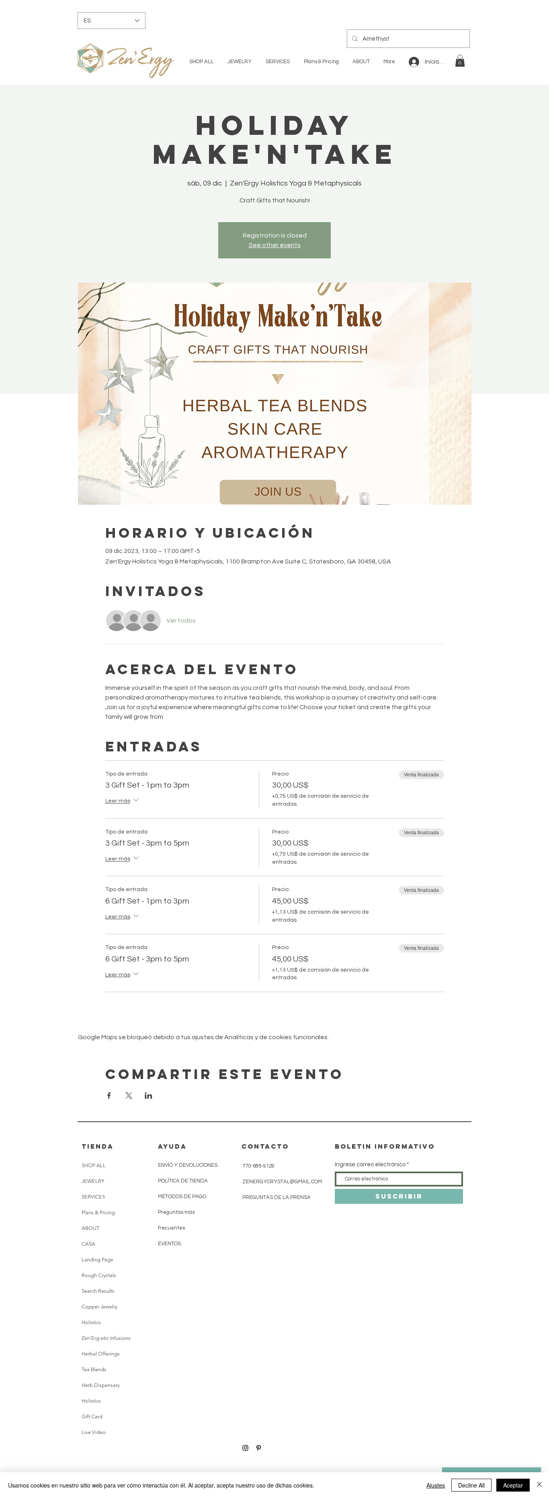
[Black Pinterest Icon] (258, 1448)
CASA (88, 1244)
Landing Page (97, 1260)
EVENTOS (169, 1243)
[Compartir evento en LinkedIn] (148, 1095)
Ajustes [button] (435, 1485)
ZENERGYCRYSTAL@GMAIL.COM (282, 1181)
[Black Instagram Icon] (245, 1448)
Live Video (94, 1432)
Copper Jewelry (99, 1307)
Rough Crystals (99, 1275)
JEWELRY (93, 1181)
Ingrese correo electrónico (370, 1165)
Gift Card (92, 1416)
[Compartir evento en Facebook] (109, 1095)
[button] (460, 61)
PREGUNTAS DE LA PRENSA (276, 1197)
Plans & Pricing (98, 1212)
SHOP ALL (94, 1165)
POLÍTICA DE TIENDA (183, 1181)
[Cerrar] (539, 1485)
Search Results (98, 1291)
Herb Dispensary (101, 1385)
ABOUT (90, 1228)
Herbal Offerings (101, 1354)
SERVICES (93, 1197)
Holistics (91, 1322)
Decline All (471, 1485)
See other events (275, 245)
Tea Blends (94, 1369)
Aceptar (513, 1485)
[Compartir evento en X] (129, 1095)
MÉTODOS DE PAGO (182, 1196)
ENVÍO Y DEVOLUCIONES (187, 1165)
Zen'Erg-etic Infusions (106, 1338)
